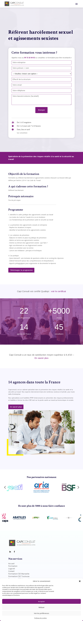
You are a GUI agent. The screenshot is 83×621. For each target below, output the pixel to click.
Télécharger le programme (21, 270)
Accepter (41, 601)
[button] (80, 581)
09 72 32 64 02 (29, 58)
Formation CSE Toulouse (18, 576)
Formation (12, 566)
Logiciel (11, 568)
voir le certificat (58, 291)
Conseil (11, 571)
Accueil (11, 563)
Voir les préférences (41, 613)
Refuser (42, 607)
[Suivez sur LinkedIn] (10, 551)
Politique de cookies (40, 618)
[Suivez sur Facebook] (14, 551)
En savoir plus (41, 358)
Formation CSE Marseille (18, 573)
